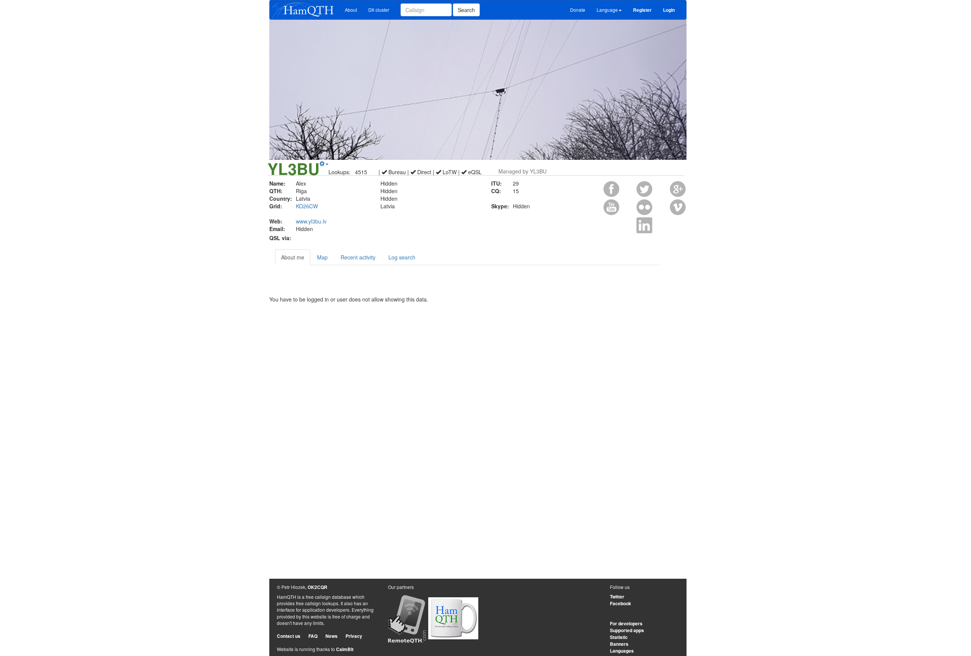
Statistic (619, 637)
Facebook (620, 603)
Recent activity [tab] (358, 257)
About (351, 9)
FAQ (312, 636)
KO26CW (307, 206)
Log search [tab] (401, 257)
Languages (622, 650)
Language (607, 9)
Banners (619, 643)
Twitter (617, 596)
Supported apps (627, 630)
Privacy (354, 636)
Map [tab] (322, 257)
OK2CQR (317, 587)
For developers (626, 623)
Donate (577, 9)
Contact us (288, 636)
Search (466, 10)
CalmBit (345, 649)
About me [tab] (292, 257)
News (331, 636)
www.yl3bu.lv (311, 221)
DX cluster (378, 9)
